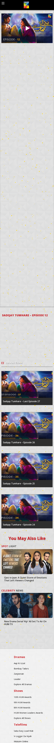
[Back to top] (45, 736)
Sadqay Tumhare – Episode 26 (19, 442)
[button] (3, 565)
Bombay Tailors (21, 668)
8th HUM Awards (22, 707)
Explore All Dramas (23, 684)
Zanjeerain (19, 673)
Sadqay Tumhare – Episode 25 (19, 483)
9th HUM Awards (22, 702)
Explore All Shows (22, 718)
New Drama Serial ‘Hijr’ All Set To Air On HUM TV (25, 623)
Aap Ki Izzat (19, 663)
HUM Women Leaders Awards (28, 712)
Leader (17, 679)
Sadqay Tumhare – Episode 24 (19, 524)
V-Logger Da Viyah (23, 736)
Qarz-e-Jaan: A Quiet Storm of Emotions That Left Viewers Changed (25, 579)
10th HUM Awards (23, 697)
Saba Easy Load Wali (23, 730)
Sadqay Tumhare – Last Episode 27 (21, 401)
